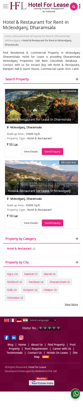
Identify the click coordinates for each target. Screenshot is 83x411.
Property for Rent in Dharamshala (50, 36)
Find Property (56, 344)
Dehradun (13, 297)
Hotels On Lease (57, 352)
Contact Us (35, 352)
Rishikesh (13, 282)
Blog (10, 344)
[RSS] (45, 357)
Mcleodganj (13, 40)
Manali (48, 274)
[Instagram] (21, 337)
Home (8, 36)
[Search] (74, 6)
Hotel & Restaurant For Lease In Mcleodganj (39, 191)
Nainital (29, 274)
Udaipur (48, 290)
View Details (31, 151)
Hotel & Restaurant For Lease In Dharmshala (39, 120)
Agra (10, 274)
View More (71, 304)
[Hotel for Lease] (39, 7)
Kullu (10, 290)
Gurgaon (28, 290)
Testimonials (15, 352)
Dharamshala (21, 36)
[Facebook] (6, 337)
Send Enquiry (52, 151)
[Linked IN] (14, 337)
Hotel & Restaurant (19, 248)
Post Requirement (36, 348)
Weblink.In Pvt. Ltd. (46, 371)
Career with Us (62, 348)
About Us (37, 344)
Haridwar (34, 282)
